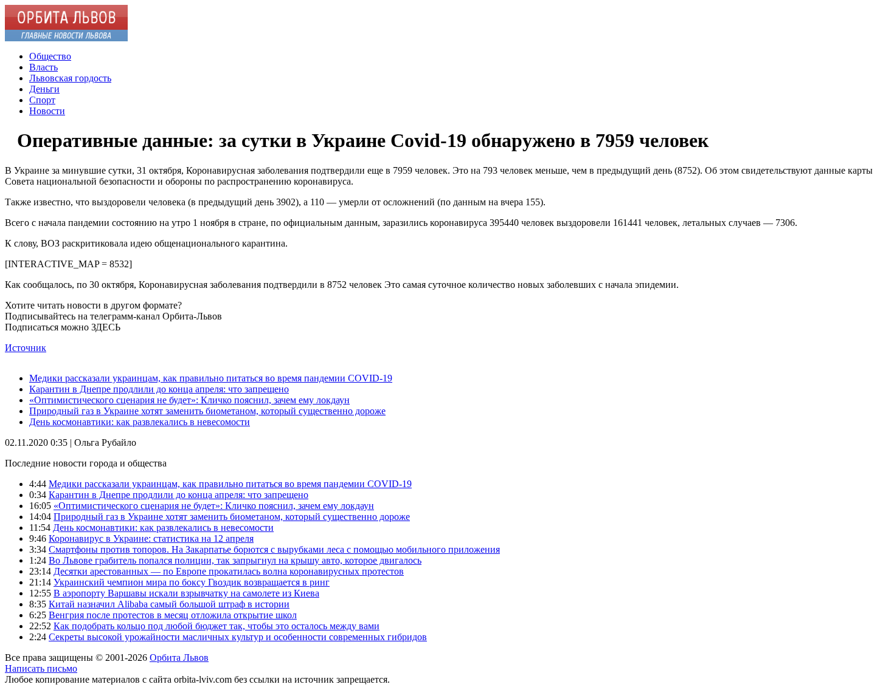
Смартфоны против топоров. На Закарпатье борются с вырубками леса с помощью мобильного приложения (274, 549)
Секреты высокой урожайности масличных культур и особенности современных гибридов (238, 637)
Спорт (42, 100)
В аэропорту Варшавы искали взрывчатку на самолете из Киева (186, 593)
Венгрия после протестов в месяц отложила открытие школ (173, 615)
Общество (50, 56)
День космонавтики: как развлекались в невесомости (139, 422)
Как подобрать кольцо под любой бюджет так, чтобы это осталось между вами (216, 626)
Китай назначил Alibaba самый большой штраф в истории (169, 604)
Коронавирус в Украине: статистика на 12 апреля (151, 538)
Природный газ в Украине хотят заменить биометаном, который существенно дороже (207, 411)
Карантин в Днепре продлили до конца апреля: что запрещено (159, 389)
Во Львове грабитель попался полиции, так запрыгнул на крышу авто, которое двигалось (235, 560)
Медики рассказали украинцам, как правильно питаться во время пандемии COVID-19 (210, 378)
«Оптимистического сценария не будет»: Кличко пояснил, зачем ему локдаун (189, 400)
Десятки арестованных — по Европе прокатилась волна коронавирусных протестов (229, 571)
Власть (43, 67)
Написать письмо (41, 668)
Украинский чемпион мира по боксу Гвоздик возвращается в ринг (192, 582)
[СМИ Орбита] (66, 38)
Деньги (44, 89)
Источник (25, 348)
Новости (47, 111)
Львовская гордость (70, 78)
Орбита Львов (179, 657)
